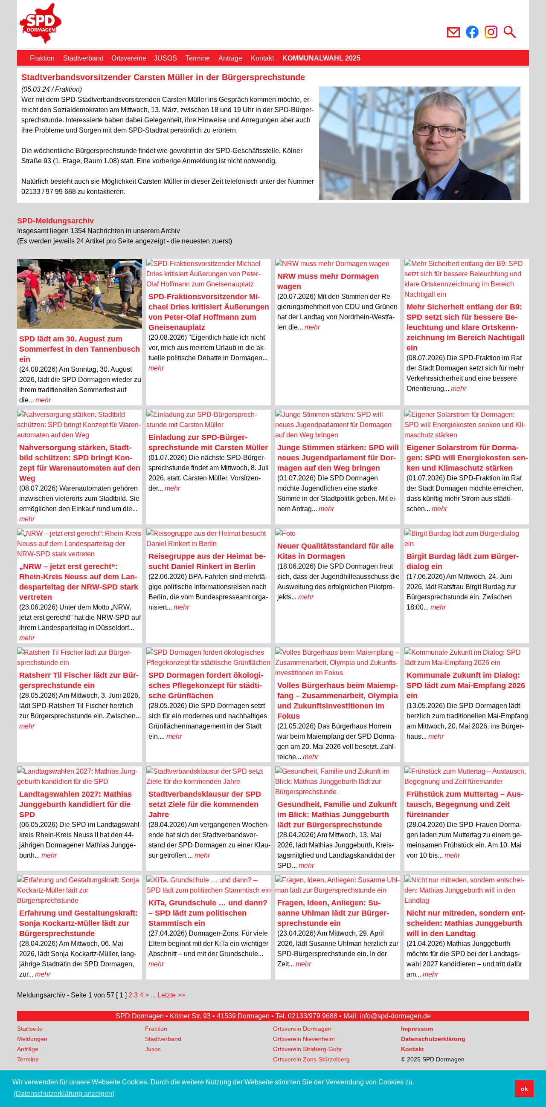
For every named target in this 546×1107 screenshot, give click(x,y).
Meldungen (32, 1038)
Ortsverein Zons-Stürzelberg (311, 1059)
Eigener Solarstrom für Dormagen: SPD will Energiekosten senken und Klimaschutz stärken (467, 457)
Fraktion (42, 58)
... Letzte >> (168, 995)
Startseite (30, 1028)
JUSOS (165, 58)
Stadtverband (83, 58)
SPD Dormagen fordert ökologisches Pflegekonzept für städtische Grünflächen (205, 685)
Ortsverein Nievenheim (304, 1038)
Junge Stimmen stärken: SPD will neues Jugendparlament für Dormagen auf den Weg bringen (338, 457)
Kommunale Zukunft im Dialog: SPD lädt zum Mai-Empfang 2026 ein (466, 685)
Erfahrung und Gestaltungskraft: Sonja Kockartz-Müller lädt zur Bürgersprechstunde (78, 923)
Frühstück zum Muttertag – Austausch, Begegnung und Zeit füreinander (465, 804)
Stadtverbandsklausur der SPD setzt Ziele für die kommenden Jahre (204, 804)
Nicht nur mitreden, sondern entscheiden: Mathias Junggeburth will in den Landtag (466, 923)
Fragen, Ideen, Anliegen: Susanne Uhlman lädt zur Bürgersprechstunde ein (333, 913)
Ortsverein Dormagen (302, 1028)
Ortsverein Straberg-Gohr (307, 1049)
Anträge (230, 58)
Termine (198, 58)
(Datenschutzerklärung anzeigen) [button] (64, 1093)
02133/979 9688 (312, 1016)
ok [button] (524, 1088)
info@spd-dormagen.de (395, 1016)
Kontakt (262, 58)
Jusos (153, 1049)
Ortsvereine (128, 58)
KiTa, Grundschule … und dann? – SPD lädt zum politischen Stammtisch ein (207, 913)
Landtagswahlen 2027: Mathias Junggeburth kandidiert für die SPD (75, 804)
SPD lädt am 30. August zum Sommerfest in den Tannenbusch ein (79, 349)
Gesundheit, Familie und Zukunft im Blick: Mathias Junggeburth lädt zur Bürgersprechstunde (337, 814)
